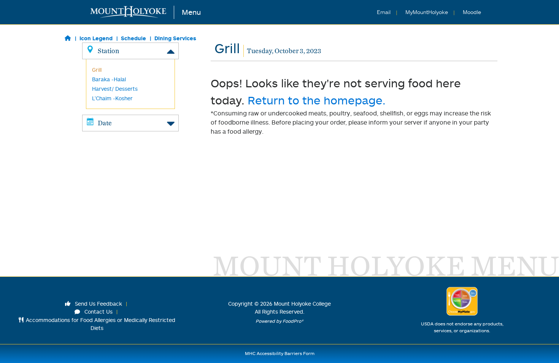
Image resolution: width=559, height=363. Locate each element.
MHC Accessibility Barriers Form (279, 353)
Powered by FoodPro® (279, 321)
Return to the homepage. (317, 100)
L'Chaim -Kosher (112, 98)
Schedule (133, 38)
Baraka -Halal (109, 79)
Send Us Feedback (97, 303)
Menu (191, 12)
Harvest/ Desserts (115, 88)
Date (105, 123)
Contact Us (98, 311)
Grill (97, 69)
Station (108, 51)
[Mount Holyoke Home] (132, 12)
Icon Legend (96, 38)
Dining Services (175, 38)
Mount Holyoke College (302, 303)
